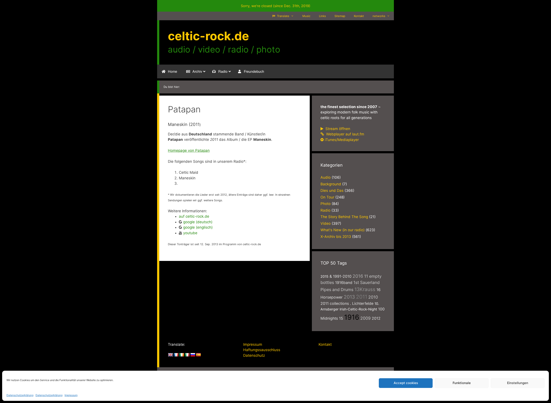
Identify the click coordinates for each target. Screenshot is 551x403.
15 (341, 318)
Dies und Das (332, 190)
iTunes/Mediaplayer (342, 140)
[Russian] (192, 355)
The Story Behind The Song (344, 217)
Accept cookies (406, 383)
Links (322, 16)
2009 (365, 318)
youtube (190, 233)
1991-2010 (342, 276)
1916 (351, 317)
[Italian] (187, 355)
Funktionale (462, 383)
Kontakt (359, 16)
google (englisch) (198, 227)
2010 (373, 297)
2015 (324, 276)
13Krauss (364, 289)
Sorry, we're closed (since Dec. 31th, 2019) (275, 6)
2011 (361, 297)
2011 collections (334, 303)
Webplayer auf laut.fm (344, 134)
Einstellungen (517, 383)
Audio (325, 177)
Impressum (71, 395)
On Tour (327, 197)
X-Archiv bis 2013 (335, 236)
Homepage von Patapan (189, 150)
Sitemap (339, 16)
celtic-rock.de (208, 36)
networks (379, 16)
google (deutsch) (197, 222)
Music (306, 16)
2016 (358, 276)
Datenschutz (254, 355)
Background (330, 184)
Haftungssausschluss (261, 350)
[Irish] (181, 355)
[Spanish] (198, 355)
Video (325, 223)
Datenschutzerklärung (19, 395)
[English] (170, 355)
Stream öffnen (337, 129)
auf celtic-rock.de (194, 216)
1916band (343, 282)
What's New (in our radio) (342, 230)
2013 (349, 297)
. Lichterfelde (361, 303)
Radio (325, 210)
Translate (282, 16)
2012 (376, 318)
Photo (325, 204)
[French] (176, 355)
